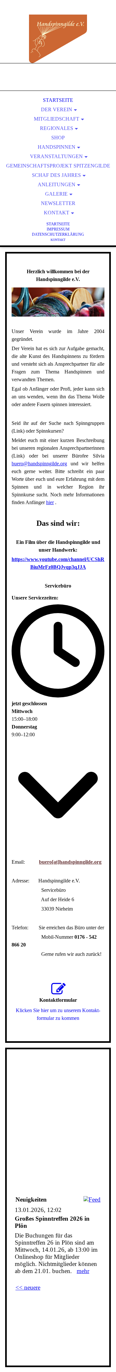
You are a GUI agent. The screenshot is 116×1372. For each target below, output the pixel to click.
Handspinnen (56, 147)
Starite (58, 223)
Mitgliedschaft (56, 119)
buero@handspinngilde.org (39, 463)
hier (50, 502)
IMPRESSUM (58, 229)
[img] (58, 39)
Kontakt (56, 212)
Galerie (56, 194)
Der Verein (56, 109)
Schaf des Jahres (56, 175)
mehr (83, 1271)
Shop (58, 137)
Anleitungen (56, 184)
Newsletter (58, 203)
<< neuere (27, 1287)
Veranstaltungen (56, 156)
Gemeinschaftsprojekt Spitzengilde (58, 165)
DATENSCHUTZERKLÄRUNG (58, 234)
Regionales (56, 128)
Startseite (58, 100)
